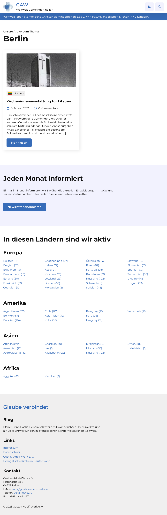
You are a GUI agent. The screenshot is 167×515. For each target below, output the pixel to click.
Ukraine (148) (136, 278)
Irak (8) (49, 348)
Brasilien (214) (12, 320)
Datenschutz (11, 452)
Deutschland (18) (14, 274)
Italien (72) (51, 265)
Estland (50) (11, 278)
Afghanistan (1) (12, 343)
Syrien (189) (135, 343)
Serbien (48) (94, 287)
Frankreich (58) (13, 283)
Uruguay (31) (94, 320)
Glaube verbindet (25, 407)
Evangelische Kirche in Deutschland (26, 461)
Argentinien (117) (14, 311)
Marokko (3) (52, 376)
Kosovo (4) (51, 269)
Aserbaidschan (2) (14, 352)
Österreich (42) (95, 260)
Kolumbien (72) (54, 315)
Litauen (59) (52, 283)
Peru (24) (92, 315)
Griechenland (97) (56, 260)
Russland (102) (95, 278)
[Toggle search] (159, 6)
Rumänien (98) (96, 274)
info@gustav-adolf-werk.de (30, 489)
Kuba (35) (51, 320)
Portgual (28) (94, 269)
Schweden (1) (94, 283)
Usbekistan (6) (137, 348)
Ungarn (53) (135, 283)
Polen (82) (92, 265)
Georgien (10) (11, 287)
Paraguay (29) (95, 311)
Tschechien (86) (138, 274)
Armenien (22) (12, 348)
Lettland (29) (53, 278)
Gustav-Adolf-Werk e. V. (18, 456)
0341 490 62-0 (23, 492)
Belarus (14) (10, 260)
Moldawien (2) (54, 287)
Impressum (10, 447)
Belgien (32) (11, 265)
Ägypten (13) (11, 376)
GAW (22, 5)
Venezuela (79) (137, 311)
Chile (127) (51, 311)
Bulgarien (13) (12, 269)
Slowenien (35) (137, 265)
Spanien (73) (136, 269)
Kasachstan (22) (55, 352)
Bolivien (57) (11, 315)
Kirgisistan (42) (95, 343)
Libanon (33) (94, 348)
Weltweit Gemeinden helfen (34, 9)
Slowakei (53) (136, 260)
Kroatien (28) (53, 274)
